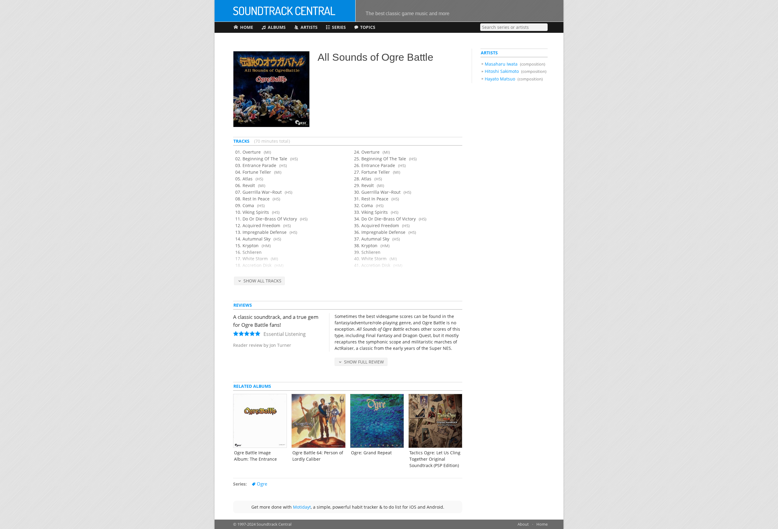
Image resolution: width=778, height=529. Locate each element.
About (523, 524)
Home (542, 524)
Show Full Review (364, 362)
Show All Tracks (262, 281)
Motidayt (302, 507)
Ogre (262, 484)
